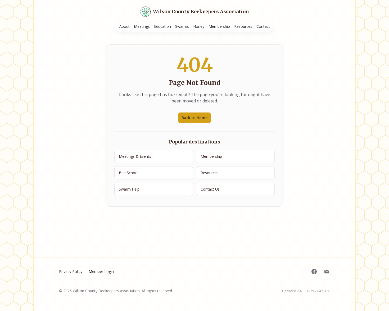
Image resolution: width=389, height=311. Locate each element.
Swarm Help (129, 189)
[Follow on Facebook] (314, 271)
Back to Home (194, 117)
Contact (263, 26)
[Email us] (327, 271)
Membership (219, 26)
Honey (198, 26)
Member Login (101, 271)
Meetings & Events (135, 156)
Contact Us (210, 189)
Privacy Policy (70, 271)
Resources (243, 26)
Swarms (182, 26)
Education (162, 26)
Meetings (142, 26)
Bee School (128, 172)
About (124, 26)
